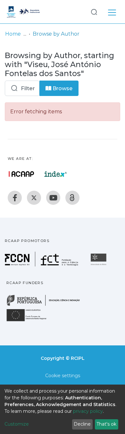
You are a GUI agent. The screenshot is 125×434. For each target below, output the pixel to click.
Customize (16, 424)
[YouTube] (53, 198)
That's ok (106, 424)
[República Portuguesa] (46, 305)
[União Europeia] (30, 321)
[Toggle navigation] (112, 11)
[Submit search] (94, 11)
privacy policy (88, 411)
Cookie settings (62, 375)
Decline (82, 424)
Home (13, 34)
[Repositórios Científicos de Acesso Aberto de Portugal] (21, 174)
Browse (61, 88)
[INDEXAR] (55, 174)
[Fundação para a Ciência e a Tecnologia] (42, 265)
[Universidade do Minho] (99, 265)
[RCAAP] (72, 198)
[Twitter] (34, 198)
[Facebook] (15, 198)
